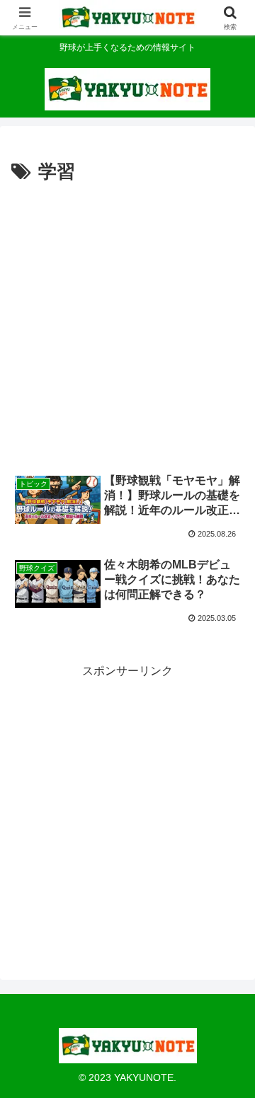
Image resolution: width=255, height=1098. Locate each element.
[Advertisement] (127, 322)
